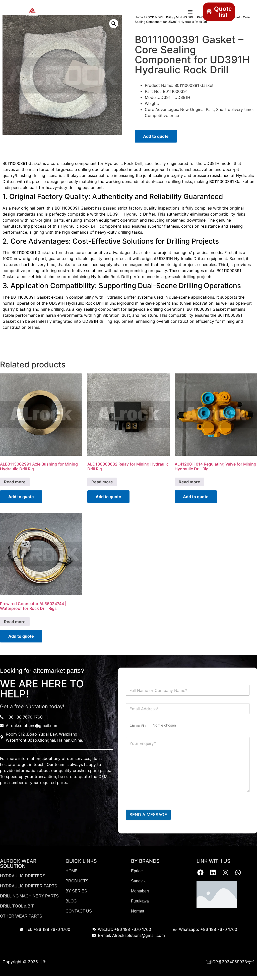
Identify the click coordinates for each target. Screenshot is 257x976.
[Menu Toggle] (190, 11)
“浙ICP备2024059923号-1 (230, 961)
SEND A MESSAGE (148, 814)
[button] (113, 23)
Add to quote (156, 136)
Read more (15, 481)
